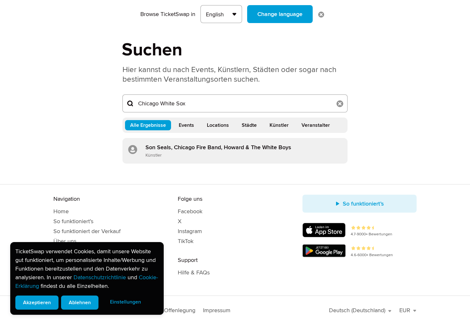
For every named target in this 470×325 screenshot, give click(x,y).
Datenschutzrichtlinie (100, 277)
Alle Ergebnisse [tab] (148, 125)
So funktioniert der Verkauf (87, 231)
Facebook (190, 211)
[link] (235, 151)
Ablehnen (80, 302)
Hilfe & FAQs (194, 272)
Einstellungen (125, 302)
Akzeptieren (37, 302)
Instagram (190, 231)
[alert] (87, 278)
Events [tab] (186, 125)
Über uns (64, 241)
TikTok (185, 241)
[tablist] (235, 125)
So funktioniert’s (73, 221)
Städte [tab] (249, 125)
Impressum (217, 310)
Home (61, 211)
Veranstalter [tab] (316, 125)
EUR (404, 310)
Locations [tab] (218, 125)
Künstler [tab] (279, 125)
